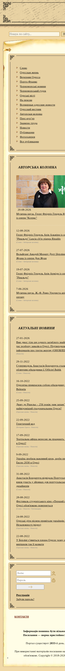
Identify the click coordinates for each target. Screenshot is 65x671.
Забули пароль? (25, 599)
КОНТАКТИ (21, 616)
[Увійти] (30, 586)
